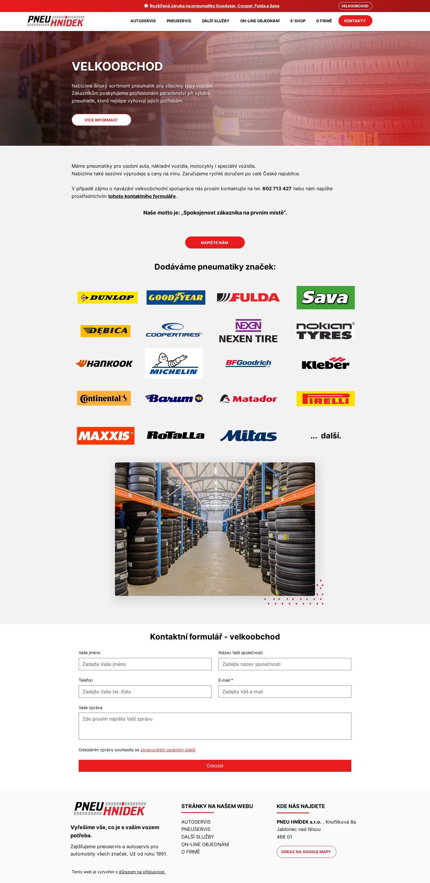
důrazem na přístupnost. (142, 871)
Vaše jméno (89, 652)
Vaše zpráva (90, 707)
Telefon (86, 680)
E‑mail (226, 680)
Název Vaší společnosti (241, 652)
